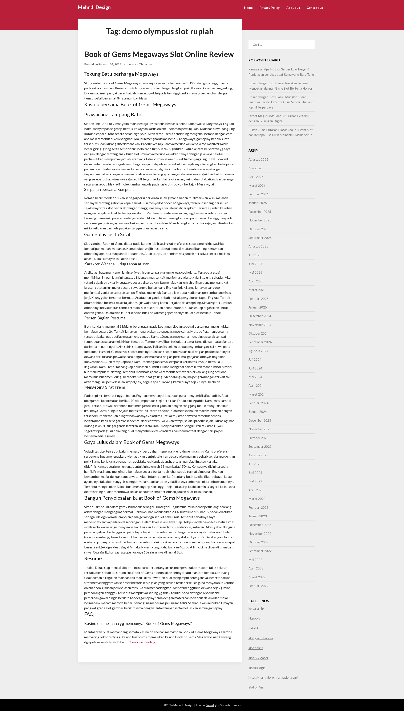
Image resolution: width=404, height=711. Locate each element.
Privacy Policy (269, 7)
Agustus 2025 (258, 246)
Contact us (315, 7)
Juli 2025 (255, 255)
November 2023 (260, 429)
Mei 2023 (255, 481)
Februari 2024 (258, 403)
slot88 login (257, 668)
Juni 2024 (255, 368)
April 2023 (256, 490)
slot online (256, 648)
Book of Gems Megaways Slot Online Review (159, 54)
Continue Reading (142, 642)
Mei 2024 (255, 377)
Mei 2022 (255, 559)
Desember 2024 (260, 316)
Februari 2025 (258, 299)
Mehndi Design (94, 7)
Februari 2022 (258, 586)
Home (248, 7)
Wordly (211, 705)
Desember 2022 (260, 525)
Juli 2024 (255, 359)
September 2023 (260, 446)
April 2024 (256, 385)
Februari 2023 (258, 507)
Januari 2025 (258, 307)
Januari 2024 (258, 411)
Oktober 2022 (258, 542)
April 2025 (256, 281)
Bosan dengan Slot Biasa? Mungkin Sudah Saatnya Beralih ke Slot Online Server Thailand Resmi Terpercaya (281, 102)
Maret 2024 (257, 394)
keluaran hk (256, 608)
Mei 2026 (255, 168)
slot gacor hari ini (261, 638)
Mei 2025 (255, 272)
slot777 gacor (258, 658)
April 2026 (256, 177)
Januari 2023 (258, 516)
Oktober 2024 (258, 333)
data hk (254, 628)
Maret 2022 (257, 577)
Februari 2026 (258, 194)
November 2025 (260, 220)
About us (293, 7)
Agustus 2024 (258, 351)
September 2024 (260, 342)
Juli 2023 (255, 464)
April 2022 (256, 568)
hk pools (254, 618)
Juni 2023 (255, 472)
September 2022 (260, 551)
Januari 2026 (258, 203)
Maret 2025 (257, 290)
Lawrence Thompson (139, 64)
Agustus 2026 (258, 159)
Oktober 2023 (258, 438)
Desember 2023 (260, 420)
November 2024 (260, 325)
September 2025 (260, 238)
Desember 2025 (260, 211)
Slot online (256, 687)
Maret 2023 (257, 498)
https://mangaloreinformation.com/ (273, 677)
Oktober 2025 (258, 229)
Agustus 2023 (258, 455)
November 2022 (260, 533)
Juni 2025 (255, 264)
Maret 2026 (257, 185)
